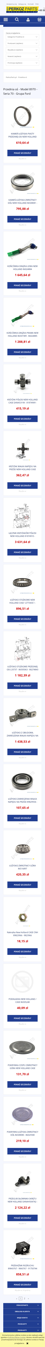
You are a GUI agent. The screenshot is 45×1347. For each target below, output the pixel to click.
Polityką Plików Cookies (17, 1337)
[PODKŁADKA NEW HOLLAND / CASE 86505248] (22, 982)
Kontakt (31, 4)
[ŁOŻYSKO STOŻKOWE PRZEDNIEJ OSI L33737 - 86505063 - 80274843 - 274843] (22, 649)
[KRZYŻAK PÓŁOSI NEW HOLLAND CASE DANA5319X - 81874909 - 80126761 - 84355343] (22, 382)
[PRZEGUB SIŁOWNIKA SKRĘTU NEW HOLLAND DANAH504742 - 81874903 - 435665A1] (22, 1181)
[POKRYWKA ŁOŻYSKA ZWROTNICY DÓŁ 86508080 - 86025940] (22, 1114)
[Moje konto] (28, 20)
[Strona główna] (22, 9)
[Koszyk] (39, 19)
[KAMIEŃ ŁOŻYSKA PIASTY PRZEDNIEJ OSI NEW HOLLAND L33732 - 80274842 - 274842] (22, 116)
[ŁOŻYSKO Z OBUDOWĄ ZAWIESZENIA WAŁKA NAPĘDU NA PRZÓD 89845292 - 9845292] (22, 716)
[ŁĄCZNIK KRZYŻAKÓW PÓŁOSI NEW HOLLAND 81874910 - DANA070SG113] (22, 516)
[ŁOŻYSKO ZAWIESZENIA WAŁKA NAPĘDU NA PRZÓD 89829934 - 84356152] (22, 782)
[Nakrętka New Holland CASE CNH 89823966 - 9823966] (22, 915)
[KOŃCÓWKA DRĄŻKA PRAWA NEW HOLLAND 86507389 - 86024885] (22, 315)
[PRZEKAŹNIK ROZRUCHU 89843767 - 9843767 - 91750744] (22, 1248)
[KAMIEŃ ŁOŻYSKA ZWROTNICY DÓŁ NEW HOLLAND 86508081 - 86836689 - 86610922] (22, 183)
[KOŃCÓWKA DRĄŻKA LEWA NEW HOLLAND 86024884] (22, 249)
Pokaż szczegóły (22, 153)
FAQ (36, 4)
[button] (5, 20)
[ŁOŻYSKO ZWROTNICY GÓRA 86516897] (22, 848)
